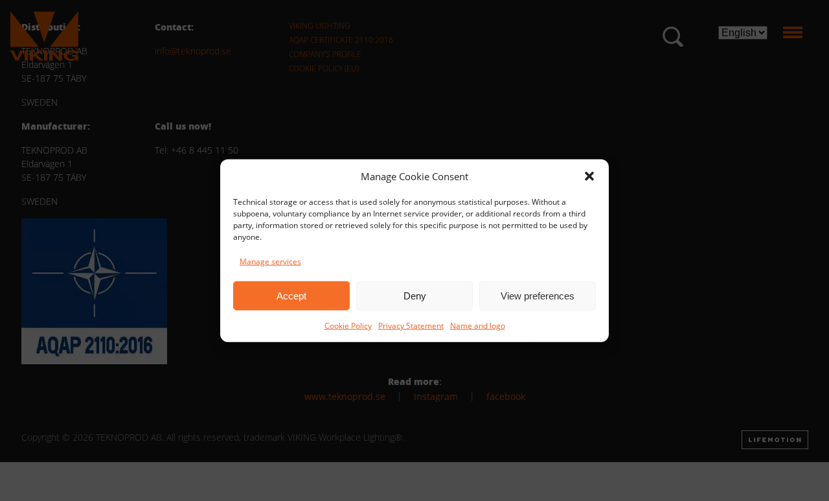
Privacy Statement (411, 325)
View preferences (537, 295)
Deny (414, 295)
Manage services (270, 261)
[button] (589, 176)
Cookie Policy (348, 325)
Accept (291, 295)
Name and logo (477, 325)
